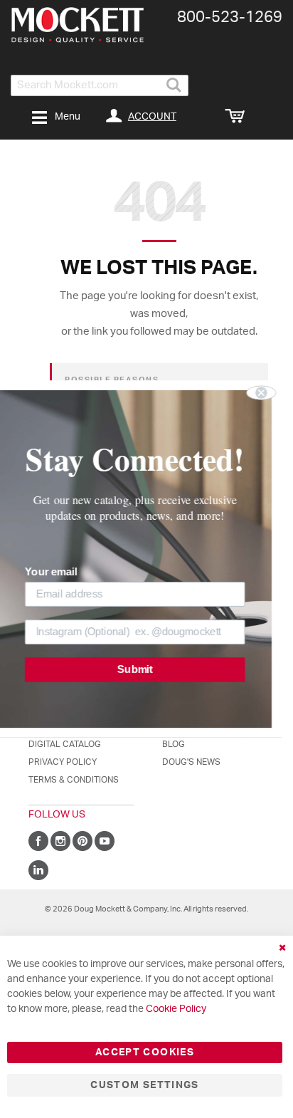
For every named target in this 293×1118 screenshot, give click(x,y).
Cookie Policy (176, 1009)
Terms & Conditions (73, 779)
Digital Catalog (64, 744)
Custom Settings (144, 1085)
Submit (146, 669)
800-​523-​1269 (229, 17)
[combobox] (99, 85)
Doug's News (191, 762)
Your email (62, 572)
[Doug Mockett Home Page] (77, 25)
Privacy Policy (62, 762)
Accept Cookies (144, 1052)
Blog (173, 744)
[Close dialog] (272, 392)
